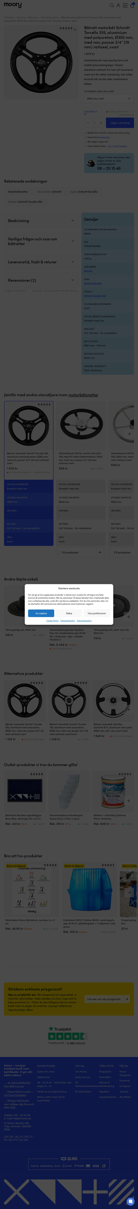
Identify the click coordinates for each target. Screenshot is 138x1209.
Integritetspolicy (67, 620)
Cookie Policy (52, 620)
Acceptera (41, 613)
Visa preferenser (97, 613)
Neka (69, 613)
